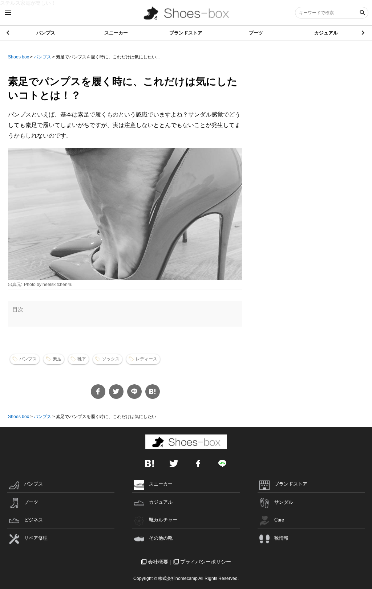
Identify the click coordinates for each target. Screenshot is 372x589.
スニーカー (116, 33)
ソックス (111, 358)
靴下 (81, 358)
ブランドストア (185, 33)
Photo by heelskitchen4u (48, 284)
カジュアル (326, 33)
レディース (146, 358)
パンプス (45, 33)
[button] (363, 32)
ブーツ (256, 33)
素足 (57, 358)
